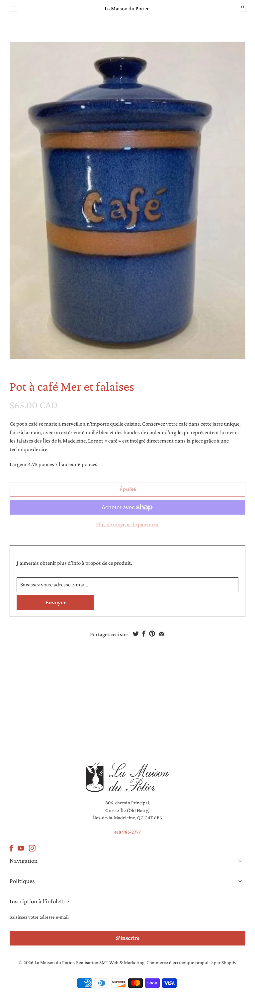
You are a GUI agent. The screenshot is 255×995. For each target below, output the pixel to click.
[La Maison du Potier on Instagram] (32, 848)
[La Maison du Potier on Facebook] (11, 848)
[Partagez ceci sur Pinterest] (152, 634)
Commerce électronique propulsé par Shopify (191, 962)
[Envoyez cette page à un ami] (161, 634)
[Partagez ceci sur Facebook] (143, 634)
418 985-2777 (127, 832)
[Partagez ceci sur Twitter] (136, 634)
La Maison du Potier (127, 8)
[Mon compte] (11, 9)
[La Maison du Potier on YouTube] (21, 848)
